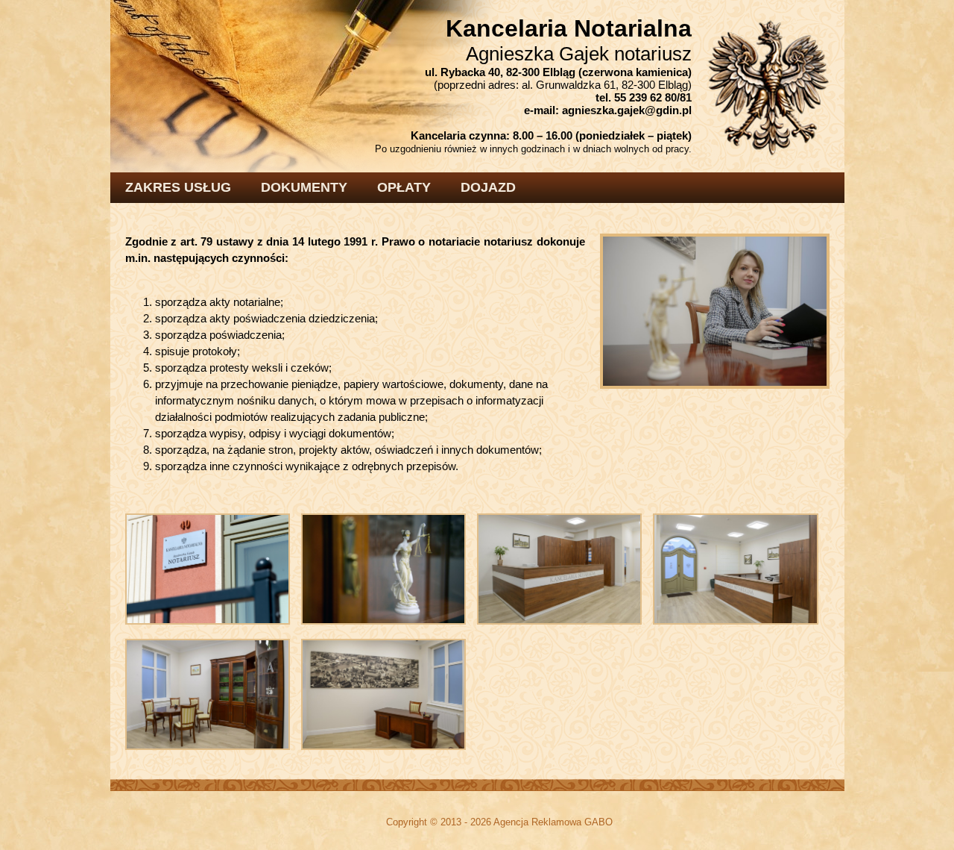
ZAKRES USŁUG (178, 187)
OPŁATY (404, 187)
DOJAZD (488, 187)
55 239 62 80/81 (653, 97)
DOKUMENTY (304, 187)
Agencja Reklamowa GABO (553, 822)
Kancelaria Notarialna (569, 28)
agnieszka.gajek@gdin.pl (627, 110)
